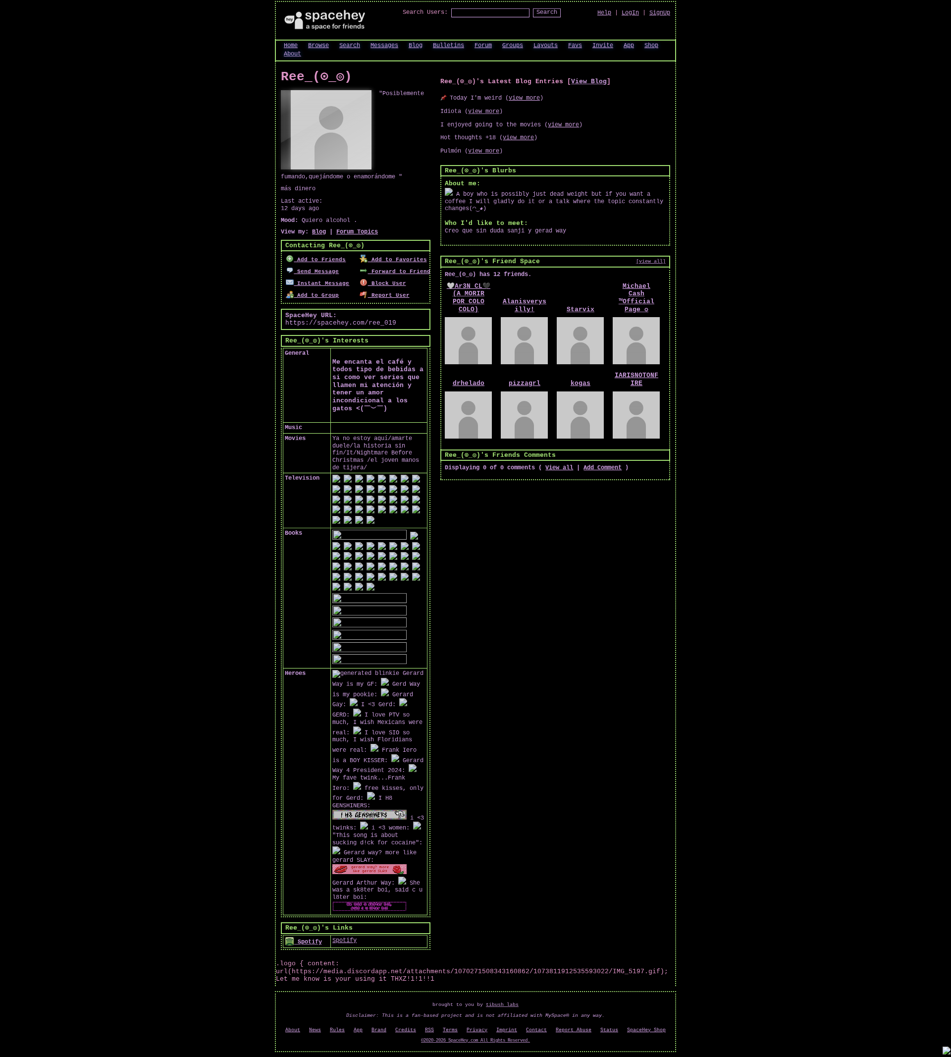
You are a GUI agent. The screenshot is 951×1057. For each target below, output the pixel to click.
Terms (450, 1030)
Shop (651, 45)
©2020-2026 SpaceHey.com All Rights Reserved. (475, 1040)
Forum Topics (357, 231)
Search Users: (425, 12)
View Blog (589, 81)
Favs (575, 45)
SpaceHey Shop (646, 1030)
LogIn (630, 12)
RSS (429, 1030)
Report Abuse (573, 1030)
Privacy (477, 1030)
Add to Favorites (397, 260)
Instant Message (321, 283)
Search (546, 12)
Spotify (308, 942)
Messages (384, 45)
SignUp (659, 12)
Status (609, 1030)
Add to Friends (320, 260)
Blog (416, 45)
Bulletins (448, 45)
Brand (378, 1030)
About (292, 54)
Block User (387, 283)
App (629, 45)
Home (291, 45)
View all (559, 467)
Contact (536, 1030)
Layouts (545, 45)
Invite (602, 45)
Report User (388, 295)
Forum (483, 45)
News (315, 1030)
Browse (318, 45)
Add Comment (602, 467)
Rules (337, 1030)
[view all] (651, 261)
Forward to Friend (399, 272)
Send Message (316, 272)
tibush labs (502, 1004)
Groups (512, 45)
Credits (405, 1030)
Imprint (506, 1030)
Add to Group (316, 295)
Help (604, 12)
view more (524, 98)
